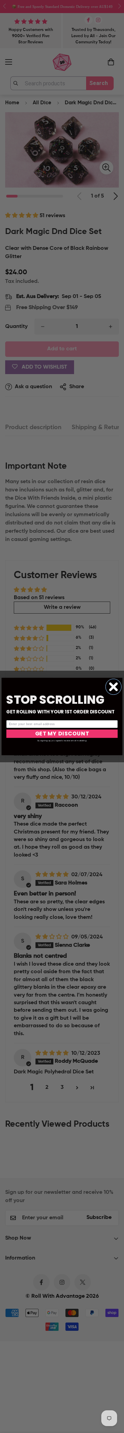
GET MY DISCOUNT (62, 733)
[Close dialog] (113, 686)
